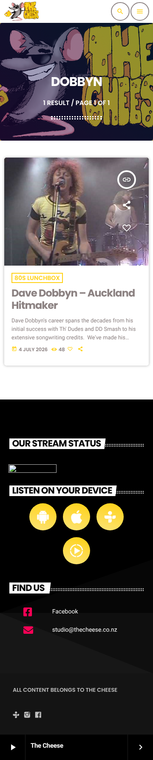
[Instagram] (27, 715)
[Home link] (23, 11)
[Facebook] (38, 715)
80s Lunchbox (37, 278)
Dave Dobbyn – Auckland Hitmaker (73, 299)
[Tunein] (16, 715)
